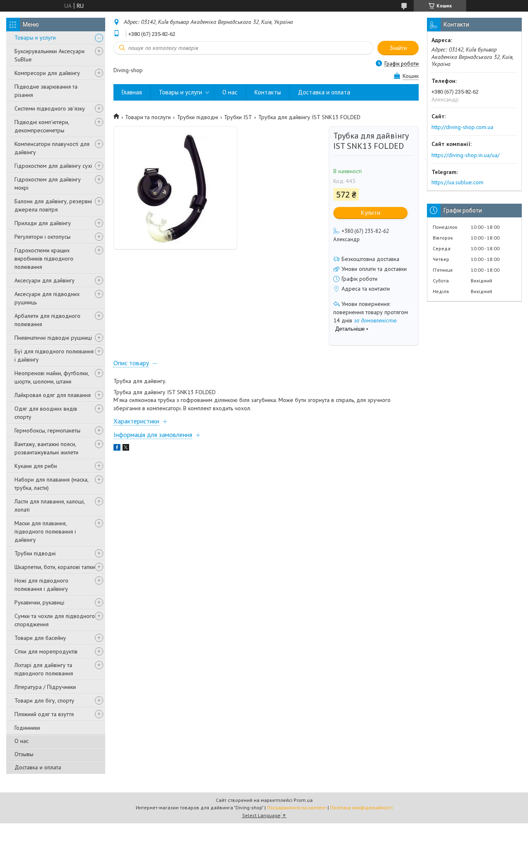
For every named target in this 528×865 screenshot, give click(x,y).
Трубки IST (238, 117)
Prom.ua (303, 800)
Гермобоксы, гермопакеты (47, 430)
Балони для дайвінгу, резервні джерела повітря (53, 205)
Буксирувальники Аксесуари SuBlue (49, 55)
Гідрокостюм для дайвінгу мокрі (47, 183)
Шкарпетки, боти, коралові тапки (54, 567)
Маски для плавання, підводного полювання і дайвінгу (45, 531)
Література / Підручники (45, 687)
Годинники (27, 727)
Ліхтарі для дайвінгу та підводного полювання (43, 669)
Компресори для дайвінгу (47, 73)
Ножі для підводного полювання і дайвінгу (41, 584)
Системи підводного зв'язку (49, 108)
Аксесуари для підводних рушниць (47, 298)
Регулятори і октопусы (42, 236)
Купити (370, 212)
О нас (21, 741)
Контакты (268, 92)
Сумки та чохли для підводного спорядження (54, 620)
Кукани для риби (35, 466)
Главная (132, 92)
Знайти (398, 48)
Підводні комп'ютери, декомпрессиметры (41, 126)
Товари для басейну (40, 638)
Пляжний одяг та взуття (44, 714)
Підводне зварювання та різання (46, 91)
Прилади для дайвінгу (42, 223)
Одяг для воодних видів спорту (45, 413)
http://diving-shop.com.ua (462, 127)
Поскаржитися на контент (296, 807)
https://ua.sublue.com (457, 182)
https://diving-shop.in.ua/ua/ (465, 155)
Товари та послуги (148, 117)
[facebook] (116, 448)
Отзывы (23, 754)
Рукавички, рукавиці (39, 602)
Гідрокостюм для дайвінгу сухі (53, 165)
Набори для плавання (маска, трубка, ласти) (51, 483)
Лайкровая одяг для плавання (52, 395)
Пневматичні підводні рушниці (53, 337)
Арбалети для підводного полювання (47, 320)
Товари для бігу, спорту (44, 700)
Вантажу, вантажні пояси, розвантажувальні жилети (46, 448)
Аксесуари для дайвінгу (44, 280)
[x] (126, 448)
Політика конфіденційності (361, 807)
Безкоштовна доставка (370, 259)
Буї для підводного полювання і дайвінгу (54, 355)
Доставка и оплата (37, 767)
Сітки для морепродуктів (46, 651)
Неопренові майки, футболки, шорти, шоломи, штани (51, 377)
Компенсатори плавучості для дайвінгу (52, 148)
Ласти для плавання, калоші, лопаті (49, 505)
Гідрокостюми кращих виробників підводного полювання (43, 258)
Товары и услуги (35, 37)
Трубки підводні (35, 553)
